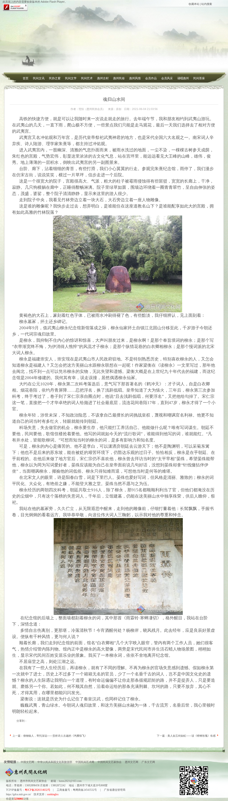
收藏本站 (194, 4)
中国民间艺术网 (84, 762)
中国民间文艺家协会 (110, 762)
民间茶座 (199, 78)
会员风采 (167, 78)
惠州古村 (103, 78)
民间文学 (71, 78)
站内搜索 (206, 4)
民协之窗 (55, 78)
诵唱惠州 (183, 78)
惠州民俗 (119, 78)
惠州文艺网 (131, 762)
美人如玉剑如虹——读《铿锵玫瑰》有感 (191, 735)
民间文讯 (39, 78)
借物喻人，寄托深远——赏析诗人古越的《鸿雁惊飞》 (55, 735)
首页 (25, 78)
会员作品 (151, 78)
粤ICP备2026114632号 (37, 789)
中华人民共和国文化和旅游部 (54, 762)
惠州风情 (135, 78)
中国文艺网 (27, 762)
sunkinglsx (53, 794)
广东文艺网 (148, 762)
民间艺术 (87, 78)
